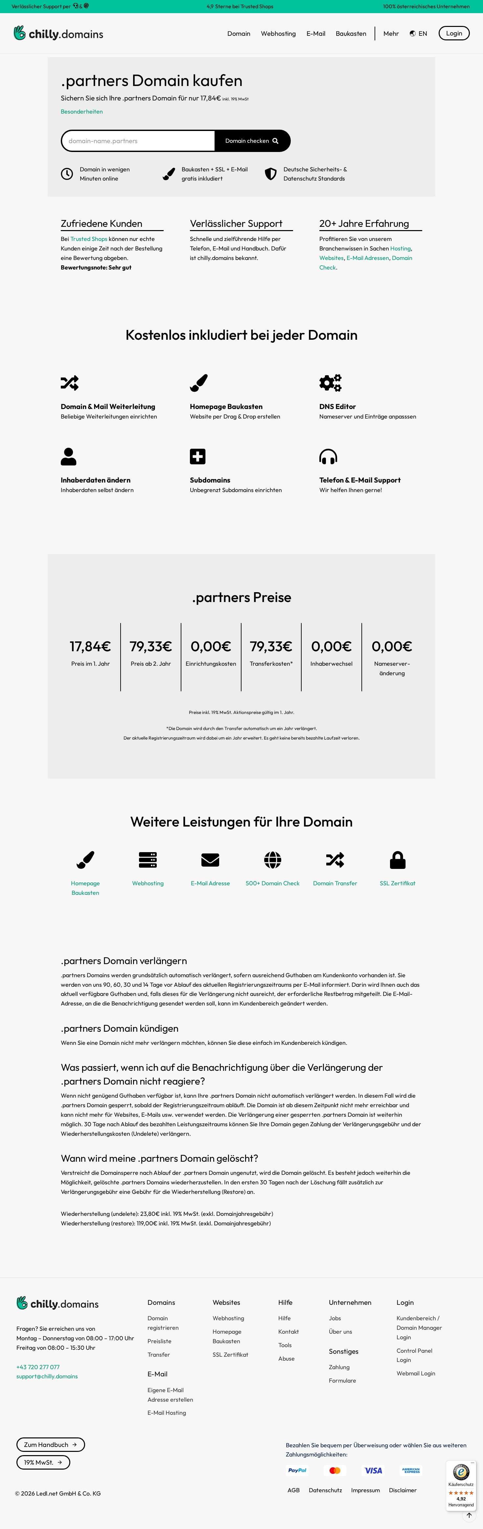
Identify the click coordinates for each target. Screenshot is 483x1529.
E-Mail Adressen (368, 258)
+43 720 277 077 (37, 1367)
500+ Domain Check (273, 883)
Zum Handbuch (46, 1444)
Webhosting (148, 883)
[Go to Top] (469, 1515)
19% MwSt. (39, 1462)
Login (454, 33)
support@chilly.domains (47, 1376)
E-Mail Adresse (210, 883)
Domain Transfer (335, 883)
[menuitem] (418, 33)
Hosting (400, 248)
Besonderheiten (82, 111)
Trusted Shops (88, 239)
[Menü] (472, 1464)
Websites (331, 258)
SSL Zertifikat (398, 883)
